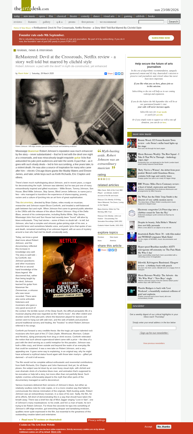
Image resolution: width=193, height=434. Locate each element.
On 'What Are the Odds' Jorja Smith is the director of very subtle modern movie (157, 198)
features (32, 21)
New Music (26, 28)
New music (114, 237)
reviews (18, 21)
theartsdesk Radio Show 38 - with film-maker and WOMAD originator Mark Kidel (159, 235)
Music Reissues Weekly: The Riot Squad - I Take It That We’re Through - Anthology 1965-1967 (158, 157)
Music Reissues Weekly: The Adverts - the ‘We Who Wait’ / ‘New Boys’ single (158, 277)
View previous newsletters (154, 343)
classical (61, 16)
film (51, 16)
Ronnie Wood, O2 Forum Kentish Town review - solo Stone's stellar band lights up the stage (158, 143)
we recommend (108, 21)
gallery (46, 21)
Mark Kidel (23, 73)
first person (88, 21)
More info (56, 432)
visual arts (108, 16)
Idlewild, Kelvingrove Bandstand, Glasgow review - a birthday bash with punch (158, 264)
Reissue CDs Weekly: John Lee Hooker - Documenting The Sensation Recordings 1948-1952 (110, 218)
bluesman (33, 150)
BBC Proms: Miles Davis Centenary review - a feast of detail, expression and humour (159, 185)
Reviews (101, 237)
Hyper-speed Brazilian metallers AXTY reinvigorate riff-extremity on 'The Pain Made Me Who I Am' (159, 249)
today (17, 16)
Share (110, 73)
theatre (73, 16)
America (113, 240)
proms (72, 21)
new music (29, 16)
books (151, 16)
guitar (77, 157)
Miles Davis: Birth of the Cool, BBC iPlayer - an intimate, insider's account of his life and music (110, 192)
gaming (128, 16)
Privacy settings (96, 420)
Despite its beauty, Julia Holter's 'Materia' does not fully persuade (157, 224)
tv (119, 16)
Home (16, 28)
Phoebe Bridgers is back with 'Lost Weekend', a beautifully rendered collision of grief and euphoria (159, 291)
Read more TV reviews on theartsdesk (42, 419)
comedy (85, 16)
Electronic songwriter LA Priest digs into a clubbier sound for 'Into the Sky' (158, 211)
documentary (26, 202)
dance (96, 16)
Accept (148, 426)
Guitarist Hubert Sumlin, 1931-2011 (110, 225)
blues (100, 240)
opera (42, 16)
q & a (59, 21)
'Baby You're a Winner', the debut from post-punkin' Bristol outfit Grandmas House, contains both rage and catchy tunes (159, 172)
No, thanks (164, 426)
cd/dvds (140, 16)
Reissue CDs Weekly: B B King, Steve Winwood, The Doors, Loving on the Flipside (110, 202)
